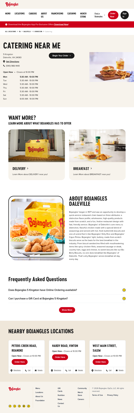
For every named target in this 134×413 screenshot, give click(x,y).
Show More (67, 310)
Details (40, 370)
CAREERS (33, 13)
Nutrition (61, 395)
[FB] (10, 406)
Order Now (112, 15)
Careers (81, 399)
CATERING (71, 13)
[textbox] (38, 24)
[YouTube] (24, 406)
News (60, 399)
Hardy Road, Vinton (65, 346)
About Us (39, 396)
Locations (39, 392)
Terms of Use (97, 395)
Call (29, 370)
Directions (17, 370)
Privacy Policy (112, 395)
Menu (37, 388)
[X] (14, 406)
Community (82, 388)
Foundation (40, 400)
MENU (7, 13)
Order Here (20, 362)
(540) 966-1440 (13, 66)
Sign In (125, 15)
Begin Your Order (60, 55)
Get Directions (12, 61)
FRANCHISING (57, 13)
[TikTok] (28, 406)
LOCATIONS (20, 13)
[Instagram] (19, 406)
